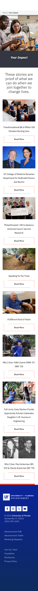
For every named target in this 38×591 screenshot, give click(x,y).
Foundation (9, 553)
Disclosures (9, 557)
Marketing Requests (13, 539)
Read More (19, 139)
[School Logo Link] (18, 497)
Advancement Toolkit (13, 535)
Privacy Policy (10, 561)
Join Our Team (10, 549)
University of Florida (21, 515)
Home (5, 13)
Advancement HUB (12, 531)
